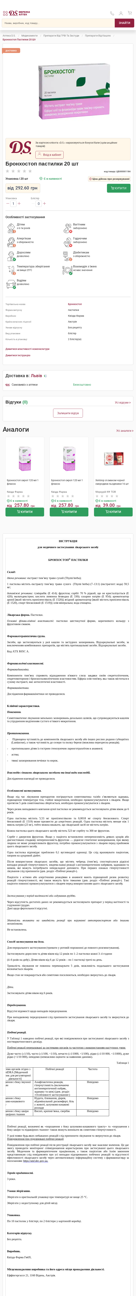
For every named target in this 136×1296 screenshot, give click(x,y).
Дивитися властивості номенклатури (27, 349)
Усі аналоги (123, 430)
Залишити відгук (68, 413)
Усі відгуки (122, 402)
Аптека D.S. (9, 35)
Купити (120, 188)
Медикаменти (29, 35)
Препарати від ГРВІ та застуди (61, 35)
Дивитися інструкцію (17, 355)
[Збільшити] (19, 203)
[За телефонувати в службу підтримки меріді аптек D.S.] (112, 14)
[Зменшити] (8, 203)
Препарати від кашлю (98, 35)
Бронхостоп (75, 304)
